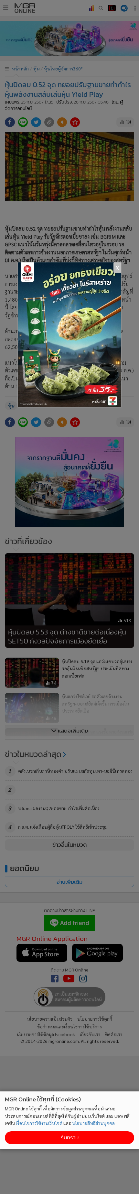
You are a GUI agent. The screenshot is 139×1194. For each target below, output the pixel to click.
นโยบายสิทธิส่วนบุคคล (93, 1123)
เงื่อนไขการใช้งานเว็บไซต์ (39, 1123)
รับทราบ (70, 1138)
